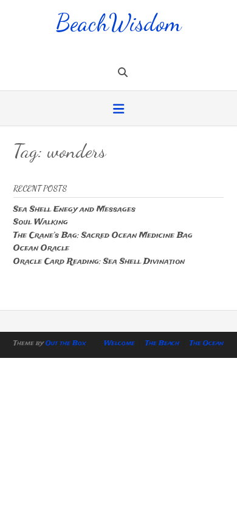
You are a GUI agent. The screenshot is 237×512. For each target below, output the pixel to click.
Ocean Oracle (41, 248)
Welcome (119, 344)
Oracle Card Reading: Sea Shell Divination (99, 262)
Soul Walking (40, 222)
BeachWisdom (118, 21)
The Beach (162, 344)
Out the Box (66, 343)
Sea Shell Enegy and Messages (74, 209)
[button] (118, 110)
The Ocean (207, 344)
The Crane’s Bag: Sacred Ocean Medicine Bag (103, 235)
